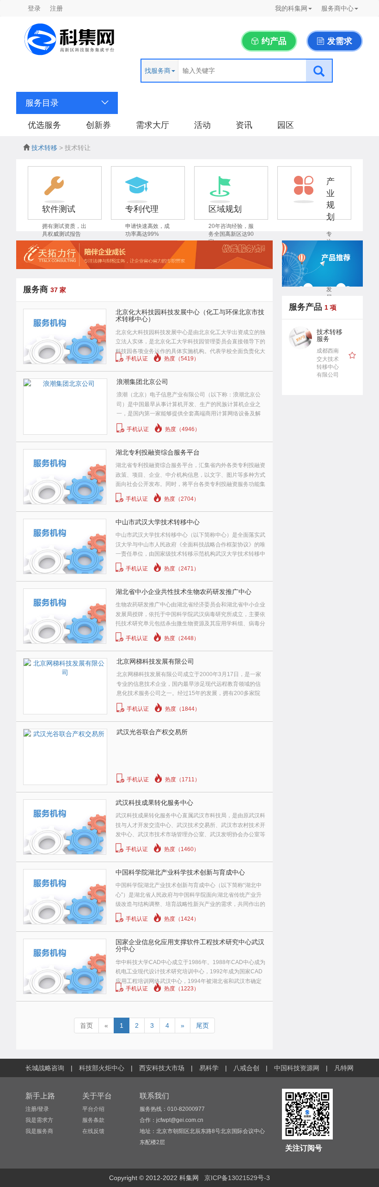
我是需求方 (39, 1120)
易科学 (209, 1068)
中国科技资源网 (296, 1068)
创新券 (98, 125)
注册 (56, 8)
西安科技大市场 (161, 1068)
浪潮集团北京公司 (142, 381)
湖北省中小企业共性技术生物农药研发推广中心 (183, 591)
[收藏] (352, 356)
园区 (285, 125)
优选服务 (44, 125)
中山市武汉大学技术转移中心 (158, 522)
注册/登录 (37, 1109)
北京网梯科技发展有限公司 (155, 661)
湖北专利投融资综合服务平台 (158, 452)
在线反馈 (93, 1131)
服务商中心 (337, 8)
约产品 (273, 41)
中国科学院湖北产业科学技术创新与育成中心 (180, 872)
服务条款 (93, 1120)
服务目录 (42, 103)
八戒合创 (246, 1068)
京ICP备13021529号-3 (237, 1177)
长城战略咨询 (44, 1068)
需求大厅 (152, 125)
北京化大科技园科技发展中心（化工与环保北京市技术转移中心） (190, 315)
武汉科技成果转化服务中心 (154, 802)
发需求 (338, 41)
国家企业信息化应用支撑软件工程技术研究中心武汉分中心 (190, 945)
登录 (34, 8)
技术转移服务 (329, 335)
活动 (202, 125)
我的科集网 (291, 8)
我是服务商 (39, 1131)
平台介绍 (93, 1109)
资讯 (244, 125)
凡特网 (344, 1068)
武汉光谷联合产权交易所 (152, 732)
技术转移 (44, 147)
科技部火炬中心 (101, 1068)
